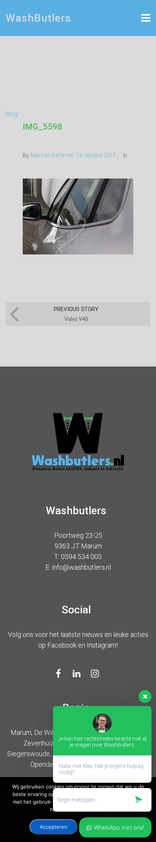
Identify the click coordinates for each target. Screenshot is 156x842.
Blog (12, 114)
